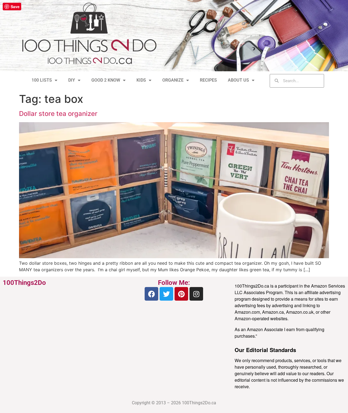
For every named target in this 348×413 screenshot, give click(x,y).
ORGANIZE (173, 80)
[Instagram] (196, 294)
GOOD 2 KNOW (105, 80)
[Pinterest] (181, 294)
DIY (71, 80)
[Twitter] (166, 294)
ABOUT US (238, 80)
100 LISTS (42, 80)
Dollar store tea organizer (58, 114)
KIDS (141, 80)
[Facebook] (151, 294)
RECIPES (208, 80)
